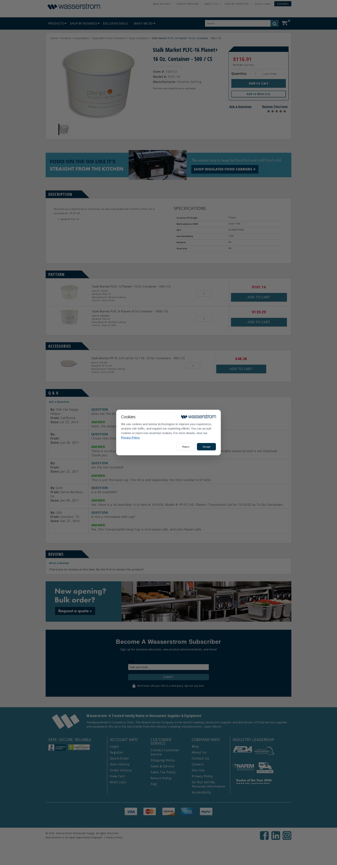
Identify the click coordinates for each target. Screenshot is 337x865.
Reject (185, 446)
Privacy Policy (130, 437)
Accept (206, 446)
